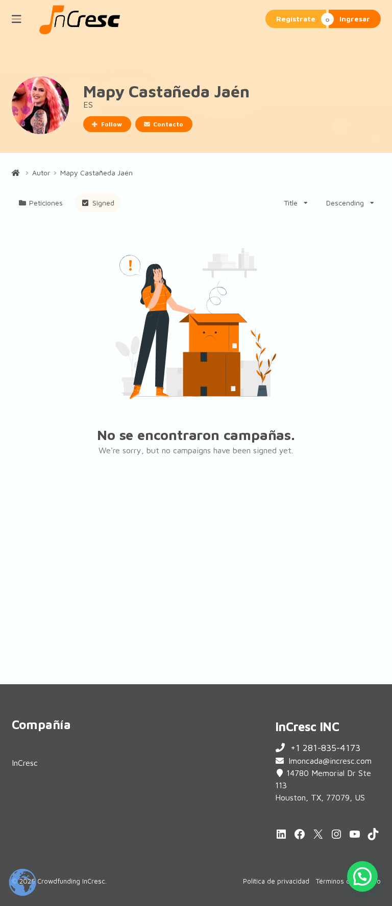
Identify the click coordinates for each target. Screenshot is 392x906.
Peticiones (46, 202)
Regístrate (295, 18)
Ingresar (354, 18)
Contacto (168, 124)
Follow (111, 124)
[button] (362, 876)
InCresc (25, 762)
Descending (345, 202)
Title (291, 202)
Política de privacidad (276, 881)
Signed (103, 202)
